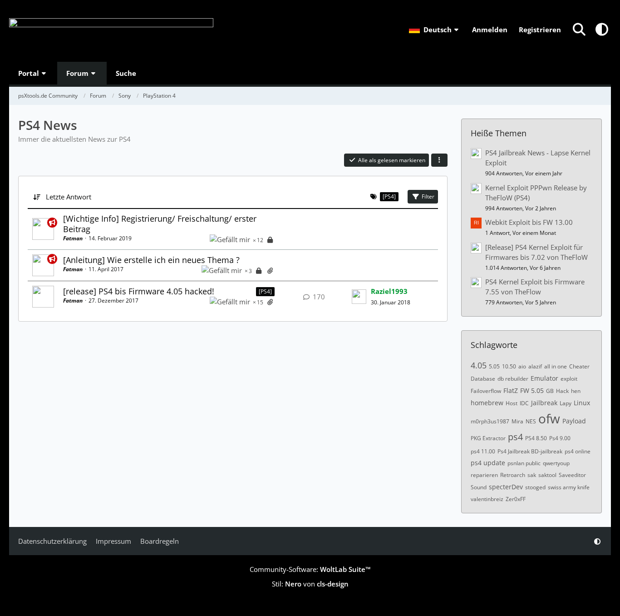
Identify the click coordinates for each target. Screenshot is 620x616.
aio (522, 366)
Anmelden (489, 29)
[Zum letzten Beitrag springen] (359, 296)
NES (531, 421)
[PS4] (265, 291)
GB (550, 391)
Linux (582, 402)
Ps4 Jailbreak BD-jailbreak (529, 451)
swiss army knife (569, 487)
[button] (434, 29)
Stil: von (310, 583)
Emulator (544, 378)
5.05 (494, 366)
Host (511, 403)
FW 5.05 (532, 390)
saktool (547, 475)
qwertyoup (556, 463)
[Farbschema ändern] (602, 29)
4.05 (479, 365)
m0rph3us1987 (490, 421)
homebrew (487, 402)
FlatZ (510, 390)
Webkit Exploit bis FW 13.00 (529, 222)
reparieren (484, 475)
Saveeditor (572, 475)
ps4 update (488, 462)
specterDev (506, 486)
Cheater (579, 366)
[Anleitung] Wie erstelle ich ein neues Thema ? (151, 259)
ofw (549, 418)
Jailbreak (544, 402)
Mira (517, 421)
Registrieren (540, 29)
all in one (555, 366)
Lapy (565, 403)
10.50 (509, 366)
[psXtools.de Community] (111, 31)
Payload (574, 421)
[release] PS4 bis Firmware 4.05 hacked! (138, 291)
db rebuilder (512, 379)
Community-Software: (310, 569)
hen (576, 391)
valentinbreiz (487, 499)
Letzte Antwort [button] (68, 196)
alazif (535, 366)
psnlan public (524, 463)
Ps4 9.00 (560, 438)
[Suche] (579, 29)
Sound (479, 487)
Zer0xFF (516, 499)
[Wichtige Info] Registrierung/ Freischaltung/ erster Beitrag (159, 223)
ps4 (515, 437)
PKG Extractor (488, 438)
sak (531, 475)
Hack (562, 391)
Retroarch (512, 475)
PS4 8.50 (536, 438)
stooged (535, 487)
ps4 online (577, 451)
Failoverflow (486, 391)
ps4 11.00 (483, 451)
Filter (428, 196)
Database (483, 379)
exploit (569, 379)
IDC (524, 403)
